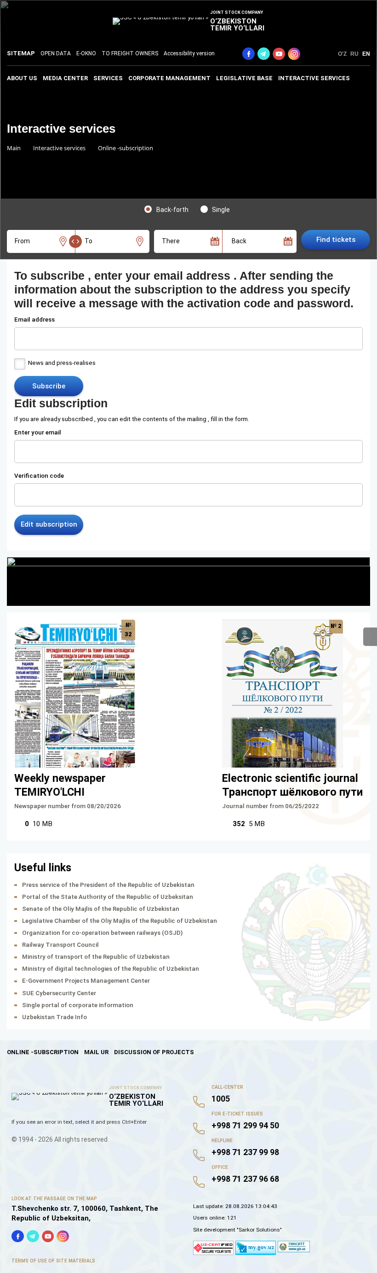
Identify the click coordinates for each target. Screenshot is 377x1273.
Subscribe (48, 386)
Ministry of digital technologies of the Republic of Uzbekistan (110, 968)
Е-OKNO (86, 53)
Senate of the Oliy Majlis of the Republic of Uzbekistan (100, 908)
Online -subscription (43, 1052)
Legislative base (244, 78)
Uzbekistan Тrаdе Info (54, 1017)
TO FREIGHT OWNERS (130, 53)
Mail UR (96, 1052)
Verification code (39, 475)
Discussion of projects (154, 1052)
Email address (34, 319)
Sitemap (21, 53)
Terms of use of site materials (53, 1260)
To (88, 241)
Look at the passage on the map (54, 1198)
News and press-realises (62, 362)
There (171, 241)
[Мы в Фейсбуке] (248, 53)
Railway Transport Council (60, 944)
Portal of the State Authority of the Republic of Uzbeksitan (107, 896)
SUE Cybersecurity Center (59, 993)
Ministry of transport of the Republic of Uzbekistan (96, 956)
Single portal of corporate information (77, 1005)
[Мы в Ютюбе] (279, 53)
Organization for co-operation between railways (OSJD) (102, 932)
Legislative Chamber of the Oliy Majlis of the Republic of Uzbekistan (119, 920)
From (22, 241)
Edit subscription (49, 524)
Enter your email (37, 432)
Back (239, 241)
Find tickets (335, 239)
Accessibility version (189, 53)
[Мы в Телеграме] (263, 53)
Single (221, 209)
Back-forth (172, 209)
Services (108, 78)
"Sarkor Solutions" (259, 1229)
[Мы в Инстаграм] (294, 53)
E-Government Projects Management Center (86, 980)
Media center (65, 78)
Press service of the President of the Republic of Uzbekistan (108, 884)
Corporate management (169, 78)
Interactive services (314, 78)
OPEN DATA (55, 53)
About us (22, 78)
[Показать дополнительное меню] (370, 637)
